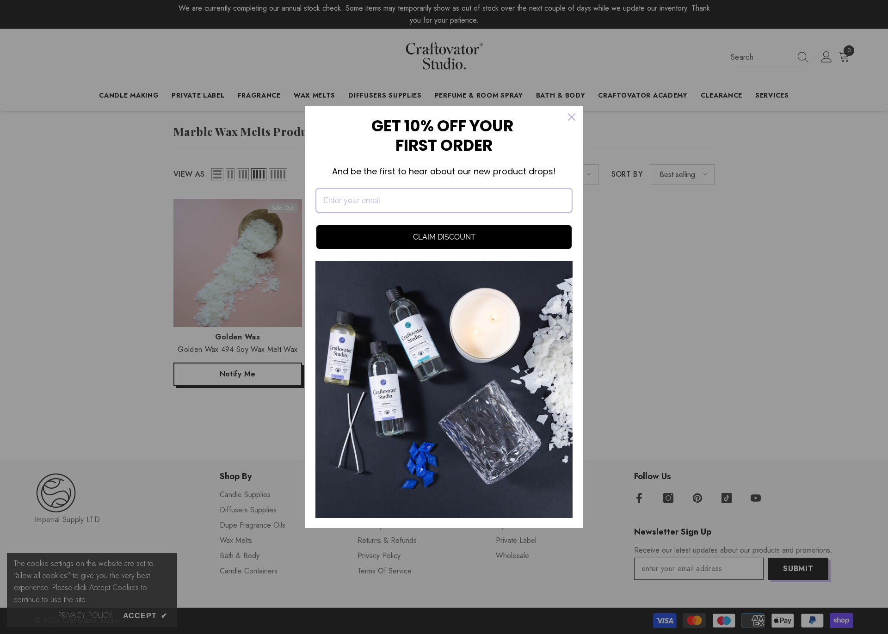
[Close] (572, 117)
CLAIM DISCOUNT (444, 237)
